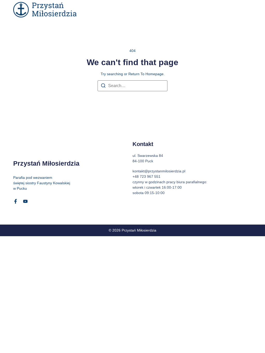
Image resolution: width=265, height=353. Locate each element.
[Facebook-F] (15, 201)
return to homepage (146, 74)
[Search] (103, 86)
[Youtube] (25, 201)
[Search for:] (132, 85)
